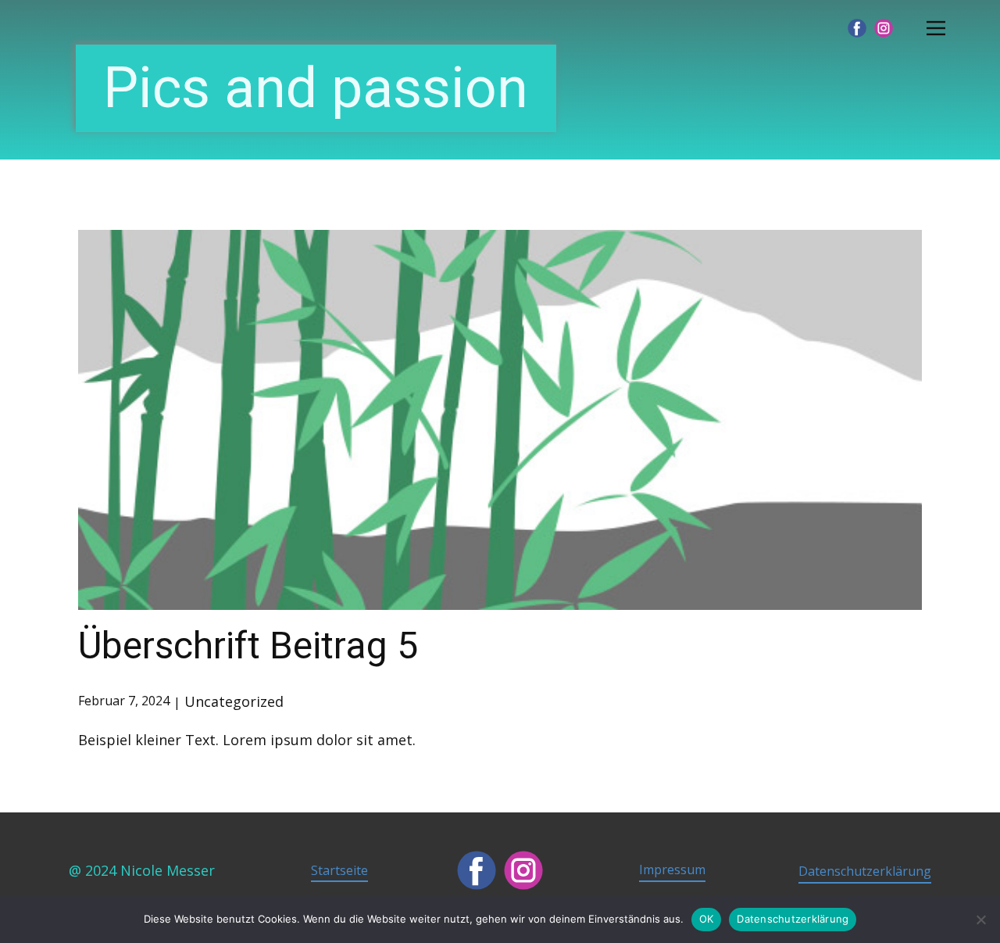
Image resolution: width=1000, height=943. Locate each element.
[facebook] (857, 28)
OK (706, 919)
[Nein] (980, 919)
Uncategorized (234, 701)
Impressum (672, 869)
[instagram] (883, 28)
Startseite (339, 870)
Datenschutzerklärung (864, 871)
